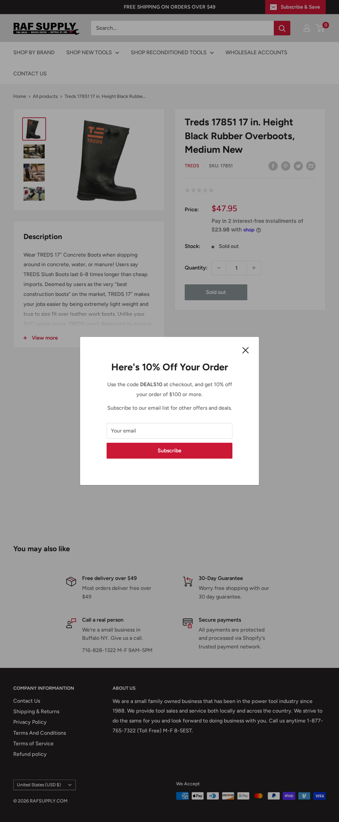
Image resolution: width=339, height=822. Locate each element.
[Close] (245, 350)
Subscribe (169, 450)
